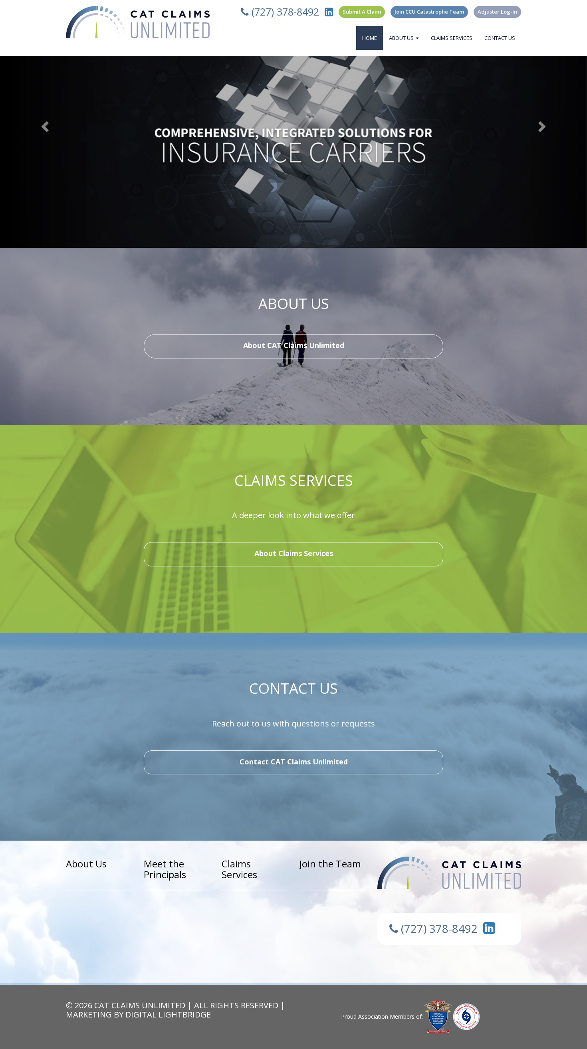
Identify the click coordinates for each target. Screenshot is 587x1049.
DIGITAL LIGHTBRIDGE (168, 1014)
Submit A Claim (362, 11)
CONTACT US (499, 38)
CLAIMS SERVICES (451, 38)
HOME (369, 38)
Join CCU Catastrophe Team (429, 11)
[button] (44, 124)
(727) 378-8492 (284, 11)
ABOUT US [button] (402, 38)
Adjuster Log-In (497, 11)
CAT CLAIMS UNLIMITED (139, 1005)
